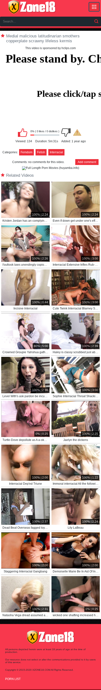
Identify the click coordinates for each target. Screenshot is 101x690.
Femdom (26, 152)
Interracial (56, 152)
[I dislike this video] (66, 132)
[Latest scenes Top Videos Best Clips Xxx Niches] (94, 7)
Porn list (13, 679)
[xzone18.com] (32, 7)
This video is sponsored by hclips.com (50, 48)
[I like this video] (22, 132)
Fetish (41, 152)
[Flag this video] (77, 132)
